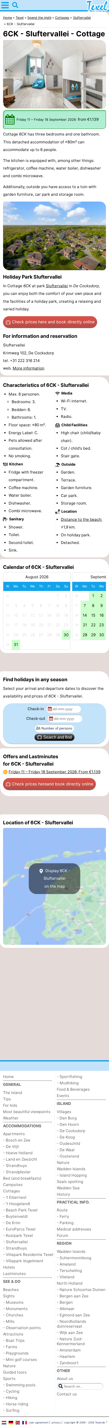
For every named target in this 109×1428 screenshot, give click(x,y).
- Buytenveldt (15, 1216)
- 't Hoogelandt (16, 1203)
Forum (62, 1235)
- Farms (10, 1346)
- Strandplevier (17, 1171)
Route (62, 1210)
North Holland (69, 1283)
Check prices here (53, 321)
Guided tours (15, 1372)
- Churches (13, 1315)
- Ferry (63, 1216)
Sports (9, 1378)
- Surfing (11, 1410)
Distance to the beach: (81, 519)
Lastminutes (14, 1273)
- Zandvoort (68, 1362)
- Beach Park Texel (20, 1210)
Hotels (9, 1267)
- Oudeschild (68, 1143)
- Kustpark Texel (18, 1235)
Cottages (11, 1191)
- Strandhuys (15, 1165)
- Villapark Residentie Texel (28, 1254)
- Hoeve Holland (17, 1152)
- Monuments (15, 1308)
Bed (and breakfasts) (22, 1178)
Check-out (36, 718)
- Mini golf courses (20, 1359)
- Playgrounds (16, 1353)
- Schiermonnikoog (74, 1257)
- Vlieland (65, 1276)
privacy (56, 1422)
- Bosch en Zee (16, 1140)
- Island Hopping (72, 1175)
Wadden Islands (71, 1168)
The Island (12, 1092)
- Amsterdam (69, 1350)
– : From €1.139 (54, 771)
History (63, 1194)
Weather (11, 1118)
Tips (7, 1099)
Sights (9, 1296)
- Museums (13, 1302)
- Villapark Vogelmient (23, 1260)
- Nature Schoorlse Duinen (81, 1289)
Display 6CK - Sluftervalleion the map (57, 878)
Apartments (14, 1133)
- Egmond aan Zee (73, 1315)
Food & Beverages (73, 1089)
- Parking (65, 1222)
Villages (64, 1111)
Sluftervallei (57, 285)
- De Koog (66, 1137)
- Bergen (65, 1302)
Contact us (67, 1394)
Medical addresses (74, 1229)
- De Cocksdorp (71, 1130)
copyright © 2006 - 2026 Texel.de (84, 1422)
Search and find (57, 737)
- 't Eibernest (15, 1197)
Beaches (11, 1289)
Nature (9, 1365)
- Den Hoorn (68, 1124)
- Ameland (66, 1264)
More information (28, 368)
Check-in (36, 708)
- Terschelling (69, 1270)
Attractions (13, 1334)
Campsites (13, 1184)
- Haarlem (66, 1356)
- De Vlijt (11, 1146)
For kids (10, 1105)
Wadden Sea (68, 1188)
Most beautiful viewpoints (26, 1111)
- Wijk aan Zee (70, 1332)
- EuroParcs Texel (19, 1229)
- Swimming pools (19, 1385)
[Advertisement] (54, 662)
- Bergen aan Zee (72, 1296)
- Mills (8, 1321)
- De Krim (11, 1222)
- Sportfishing (69, 1076)
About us (65, 1378)
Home (8, 1076)
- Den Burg (67, 1118)
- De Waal (66, 1149)
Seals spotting (70, 1181)
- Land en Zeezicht (20, 1159)
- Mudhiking (68, 1083)
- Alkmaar (66, 1308)
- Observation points (22, 1327)
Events (63, 1095)
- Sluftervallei (15, 1241)
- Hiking (10, 1397)
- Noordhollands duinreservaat (71, 1324)
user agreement (39, 1422)
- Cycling (11, 1391)
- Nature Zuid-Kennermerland (71, 1341)
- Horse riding (15, 1404)
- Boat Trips (14, 1340)
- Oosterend (68, 1156)
